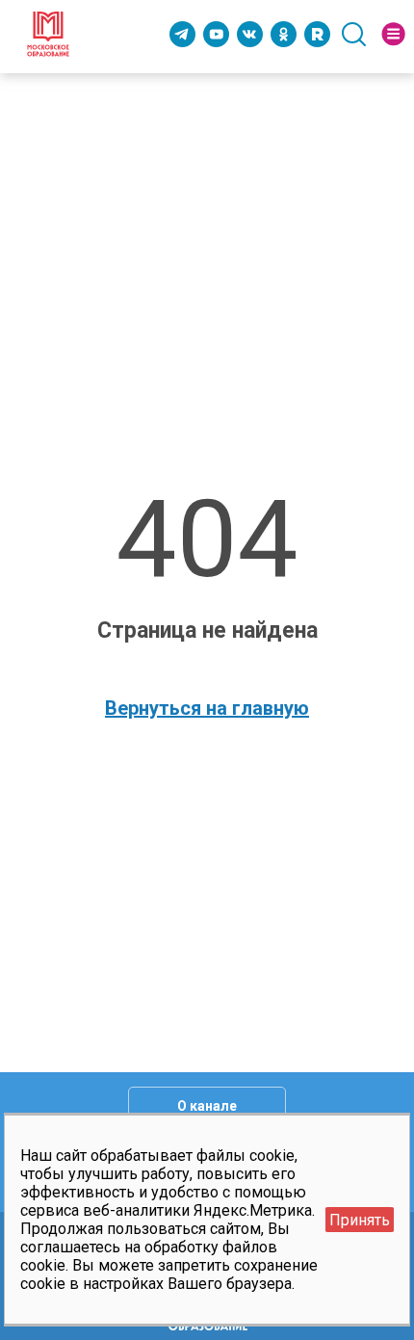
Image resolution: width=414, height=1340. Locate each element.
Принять (359, 1220)
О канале (207, 1106)
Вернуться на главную (207, 708)
